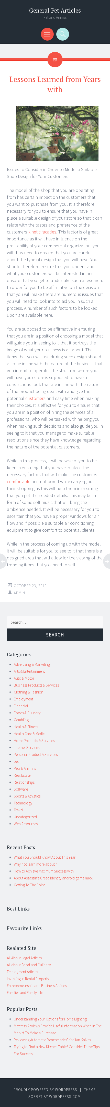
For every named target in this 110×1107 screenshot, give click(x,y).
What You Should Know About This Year (44, 857)
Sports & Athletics (27, 796)
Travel (18, 810)
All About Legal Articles (24, 957)
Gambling (21, 719)
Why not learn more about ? (35, 864)
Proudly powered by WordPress (45, 1089)
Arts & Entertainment (29, 671)
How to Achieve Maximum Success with (44, 871)
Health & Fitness (26, 726)
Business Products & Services (36, 685)
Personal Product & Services (36, 754)
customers (35, 398)
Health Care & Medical (30, 733)
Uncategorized (25, 816)
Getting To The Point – (30, 885)
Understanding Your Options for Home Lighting (50, 1019)
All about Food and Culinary (29, 964)
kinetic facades (42, 232)
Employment (23, 699)
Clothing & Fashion (28, 692)
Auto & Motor (24, 678)
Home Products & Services (34, 740)
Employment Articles (22, 971)
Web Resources (26, 823)
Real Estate (22, 775)
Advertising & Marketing (32, 664)
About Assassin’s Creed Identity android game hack (53, 878)
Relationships (24, 782)
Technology (23, 803)
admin (19, 592)
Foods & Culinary (27, 712)
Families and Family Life (25, 992)
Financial (21, 705)
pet (16, 761)
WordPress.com (65, 1096)
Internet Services (26, 747)
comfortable (18, 481)
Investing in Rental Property (28, 978)
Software (21, 789)
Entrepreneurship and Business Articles (37, 985)
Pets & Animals (25, 768)
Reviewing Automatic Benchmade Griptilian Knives (52, 1039)
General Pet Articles (55, 10)
